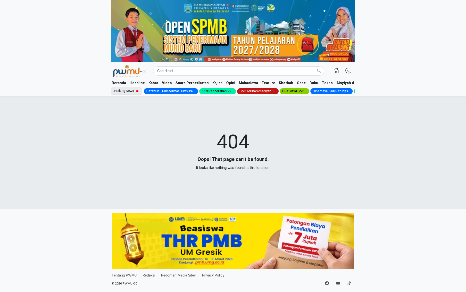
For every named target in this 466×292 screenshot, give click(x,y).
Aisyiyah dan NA (350, 83)
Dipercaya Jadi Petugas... (331, 91)
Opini (230, 83)
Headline (137, 83)
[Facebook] (327, 283)
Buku (313, 83)
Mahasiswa (248, 83)
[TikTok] (349, 283)
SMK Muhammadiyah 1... (258, 91)
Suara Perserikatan (192, 83)
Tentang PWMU (124, 275)
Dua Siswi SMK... (294, 91)
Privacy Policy (213, 275)
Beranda (119, 83)
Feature (268, 83)
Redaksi (148, 275)
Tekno (327, 83)
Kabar (153, 83)
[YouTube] (338, 283)
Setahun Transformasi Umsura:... (171, 91)
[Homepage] (129, 71)
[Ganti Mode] (348, 71)
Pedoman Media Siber (178, 275)
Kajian (217, 83)
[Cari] (319, 71)
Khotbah (286, 83)
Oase (301, 83)
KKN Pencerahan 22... (217, 91)
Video (167, 83)
